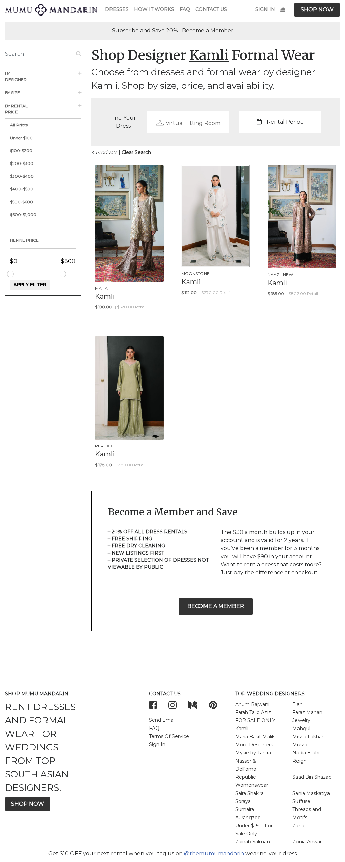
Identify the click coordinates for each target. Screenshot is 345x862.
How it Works (154, 9)
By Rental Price (16, 108)
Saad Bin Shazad (312, 777)
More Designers (254, 745)
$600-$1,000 (23, 214)
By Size (12, 92)
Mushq (300, 745)
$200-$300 (21, 163)
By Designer (16, 76)
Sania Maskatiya (311, 793)
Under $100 (21, 137)
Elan (297, 704)
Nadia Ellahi (305, 753)
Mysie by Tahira (253, 753)
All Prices (19, 124)
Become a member (215, 606)
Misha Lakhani (309, 737)
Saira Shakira (249, 793)
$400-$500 (21, 188)
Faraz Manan (307, 712)
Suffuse (301, 801)
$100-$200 (21, 150)
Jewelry (301, 720)
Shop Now (317, 9)
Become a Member (207, 30)
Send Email (162, 720)
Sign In (265, 9)
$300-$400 (22, 176)
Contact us (211, 9)
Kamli (241, 728)
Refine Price (24, 240)
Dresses (117, 9)
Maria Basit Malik (255, 737)
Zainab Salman (252, 842)
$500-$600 (21, 201)
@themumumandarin (214, 853)
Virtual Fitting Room (193, 123)
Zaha (298, 826)
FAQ (185, 9)
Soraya (243, 801)
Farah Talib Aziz (253, 712)
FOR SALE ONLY (255, 720)
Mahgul (301, 728)
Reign (299, 761)
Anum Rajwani (252, 704)
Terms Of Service (169, 736)
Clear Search (136, 152)
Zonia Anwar (307, 842)
